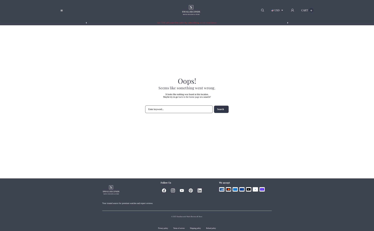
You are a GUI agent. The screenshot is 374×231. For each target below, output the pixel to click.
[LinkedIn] (199, 190)
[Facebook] (164, 190)
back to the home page (189, 97)
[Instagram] (173, 190)
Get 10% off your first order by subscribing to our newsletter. (187, 23)
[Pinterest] (190, 190)
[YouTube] (182, 190)
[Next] (288, 23)
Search (220, 109)
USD (277, 10)
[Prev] (86, 23)
